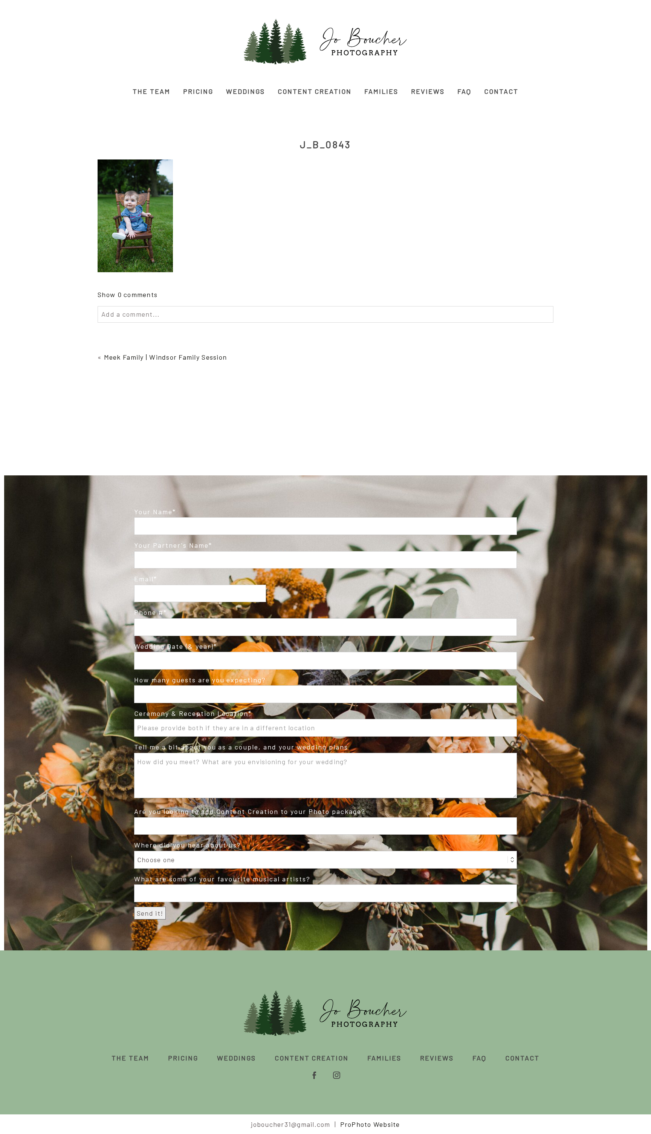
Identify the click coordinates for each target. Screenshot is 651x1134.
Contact (501, 91)
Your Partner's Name (171, 545)
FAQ (464, 91)
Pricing (198, 91)
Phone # (149, 612)
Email (144, 579)
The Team (151, 91)
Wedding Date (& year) (174, 646)
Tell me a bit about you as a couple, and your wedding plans (241, 747)
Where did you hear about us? (187, 845)
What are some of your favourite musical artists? (222, 879)
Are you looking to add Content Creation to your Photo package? (249, 811)
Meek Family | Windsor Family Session (165, 357)
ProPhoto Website (370, 1124)
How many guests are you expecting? (200, 680)
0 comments (127, 294)
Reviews (428, 91)
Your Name (153, 511)
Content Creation (315, 91)
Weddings (245, 91)
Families (381, 91)
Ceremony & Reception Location (191, 713)
